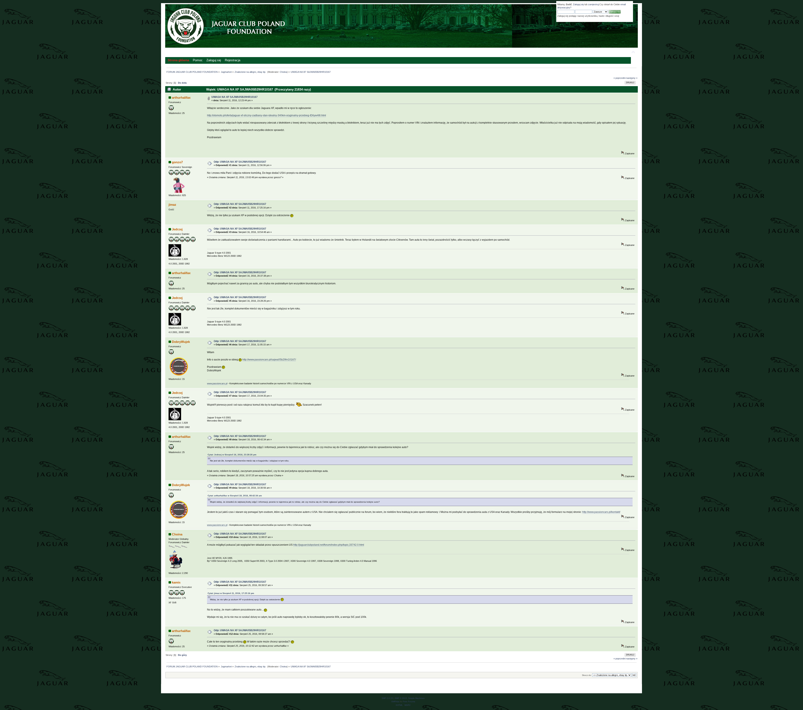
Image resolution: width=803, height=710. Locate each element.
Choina (283, 72)
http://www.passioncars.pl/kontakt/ (601, 512)
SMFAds (395, 701)
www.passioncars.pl (217, 383)
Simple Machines (416, 698)
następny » (631, 78)
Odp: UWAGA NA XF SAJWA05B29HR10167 (240, 161)
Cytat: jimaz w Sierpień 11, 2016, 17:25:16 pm (231, 593)
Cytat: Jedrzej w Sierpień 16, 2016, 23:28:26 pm (232, 454)
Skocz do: (587, 675)
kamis (176, 582)
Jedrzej (177, 229)
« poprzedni (619, 78)
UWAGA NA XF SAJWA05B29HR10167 (234, 97)
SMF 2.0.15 (387, 698)
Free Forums (409, 701)
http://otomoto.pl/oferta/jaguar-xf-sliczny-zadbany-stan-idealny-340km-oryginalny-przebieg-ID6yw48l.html (266, 115)
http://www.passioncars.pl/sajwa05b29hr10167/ (269, 359)
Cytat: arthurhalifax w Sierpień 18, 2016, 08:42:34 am (235, 495)
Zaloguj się (578, 4)
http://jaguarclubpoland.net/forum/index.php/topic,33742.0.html (328, 544)
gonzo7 (177, 162)
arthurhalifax (181, 97)
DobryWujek (181, 342)
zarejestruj (593, 4)
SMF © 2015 (401, 698)
